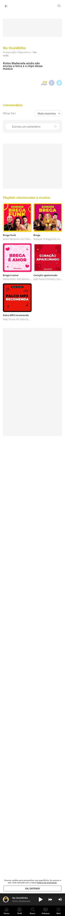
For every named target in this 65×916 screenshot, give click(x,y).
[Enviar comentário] (56, 126)
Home (6, 913)
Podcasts (45, 913)
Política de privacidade (47, 882)
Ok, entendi (32, 888)
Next (50, 899)
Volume (60, 899)
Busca (32, 913)
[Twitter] (59, 83)
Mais (59, 913)
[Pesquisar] (59, 6)
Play (41, 899)
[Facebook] (52, 83)
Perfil (19, 913)
